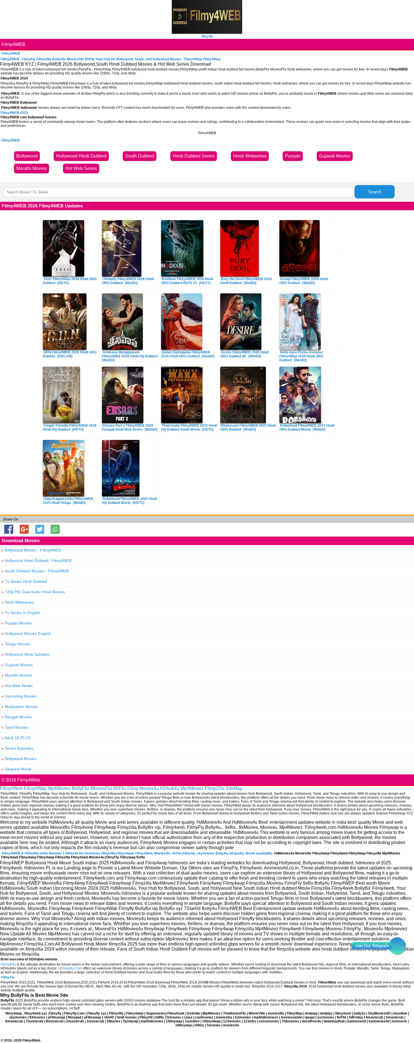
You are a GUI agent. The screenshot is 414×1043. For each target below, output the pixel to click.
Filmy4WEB (13, 44)
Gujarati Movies (17, 665)
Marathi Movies (16, 675)
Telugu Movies (15, 644)
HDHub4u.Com (70, 968)
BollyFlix (80, 788)
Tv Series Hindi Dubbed (24, 581)
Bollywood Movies (19, 758)
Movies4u (149, 788)
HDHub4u (8, 964)
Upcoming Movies (19, 696)
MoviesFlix (101, 788)
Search (374, 191)
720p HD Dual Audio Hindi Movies (33, 592)
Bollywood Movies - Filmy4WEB (31, 550)
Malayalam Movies (19, 706)
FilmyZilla (214, 788)
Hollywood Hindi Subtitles (25, 654)
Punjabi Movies (16, 623)
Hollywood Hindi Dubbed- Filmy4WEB (36, 560)
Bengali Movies (16, 717)
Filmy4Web (11, 788)
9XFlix (119, 788)
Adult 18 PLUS (15, 738)
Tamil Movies (14, 727)
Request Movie (16, 769)
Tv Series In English (20, 612)
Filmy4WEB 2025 (14, 113)
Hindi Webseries (17, 602)
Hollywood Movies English (26, 633)
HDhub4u (169, 788)
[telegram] (397, 945)
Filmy (132, 788)
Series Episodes (17, 748)
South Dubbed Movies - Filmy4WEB (34, 571)
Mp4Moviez (59, 788)
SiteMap (234, 788)
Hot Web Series (17, 685)
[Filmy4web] (207, 32)
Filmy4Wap (35, 788)
